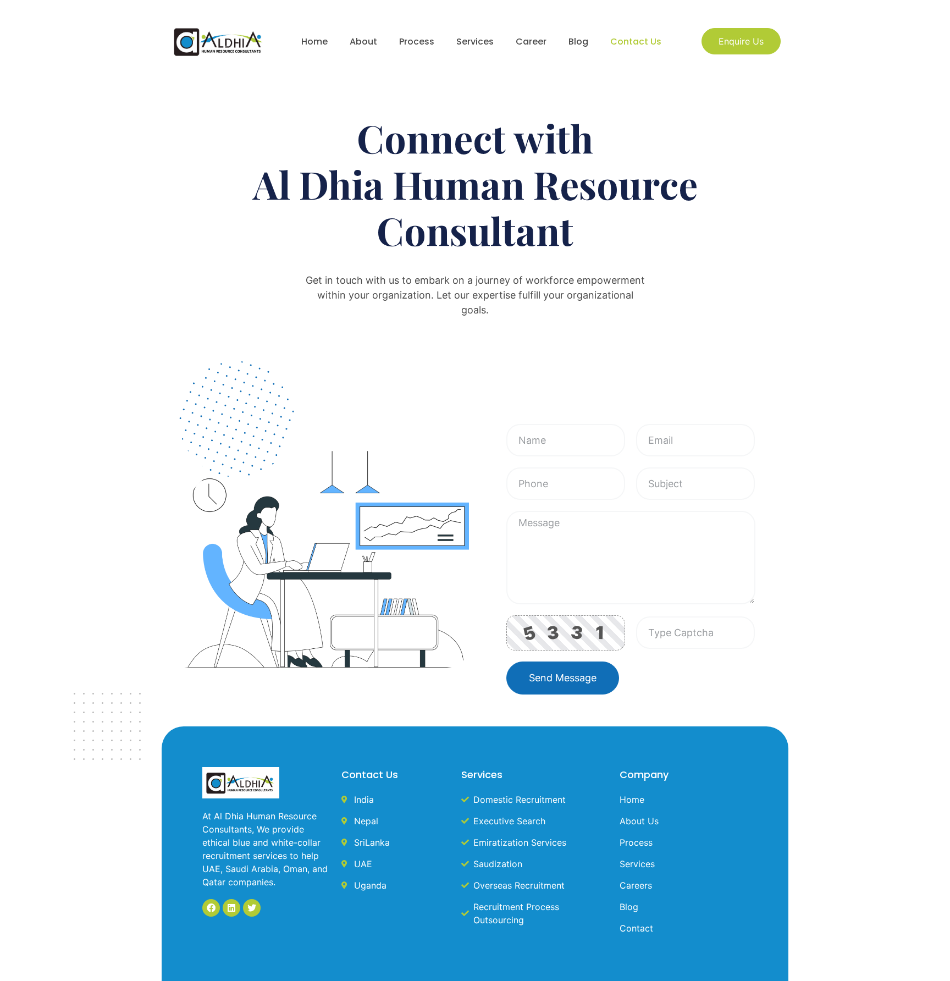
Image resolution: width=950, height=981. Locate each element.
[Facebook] (211, 908)
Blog (578, 41)
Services (475, 41)
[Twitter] (252, 908)
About (363, 41)
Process (416, 41)
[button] (741, 41)
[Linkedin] (231, 908)
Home (314, 41)
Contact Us (635, 41)
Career (531, 41)
